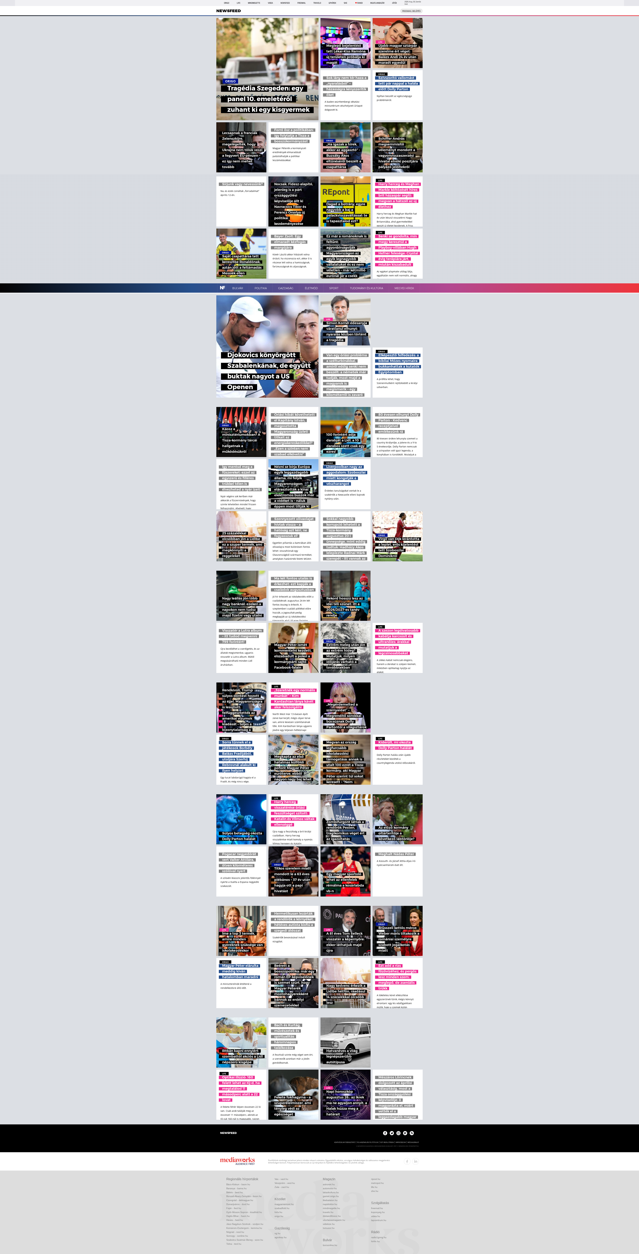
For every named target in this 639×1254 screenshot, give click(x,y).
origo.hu (279, 1216)
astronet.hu (329, 1184)
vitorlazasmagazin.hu (334, 1220)
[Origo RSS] (412, 1133)
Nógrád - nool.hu (235, 1232)
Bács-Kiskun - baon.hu (238, 1184)
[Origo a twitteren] (392, 1133)
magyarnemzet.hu (284, 1204)
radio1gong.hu (378, 1237)
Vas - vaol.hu (281, 1179)
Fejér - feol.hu (233, 1208)
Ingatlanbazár (377, 3)
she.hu (374, 1191)
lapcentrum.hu (378, 1220)
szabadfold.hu (282, 1208)
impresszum (401, 1142)
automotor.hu (330, 1188)
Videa (270, 3)
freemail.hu (377, 1208)
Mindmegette (254, 3)
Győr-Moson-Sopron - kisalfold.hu (244, 1212)
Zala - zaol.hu (282, 1187)
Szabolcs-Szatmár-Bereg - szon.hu (244, 1240)
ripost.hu (375, 1179)
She (345, 3)
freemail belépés (411, 11)
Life (238, 3)
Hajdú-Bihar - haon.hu (238, 1216)
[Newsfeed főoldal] (228, 1133)
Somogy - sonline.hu (237, 1236)
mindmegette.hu (331, 1208)
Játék (394, 3)
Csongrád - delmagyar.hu (239, 1200)
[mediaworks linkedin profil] (415, 1161)
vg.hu (277, 1233)
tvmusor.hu (328, 1228)
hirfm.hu (375, 1241)
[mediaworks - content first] (237, 1161)
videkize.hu (329, 1224)
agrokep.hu (281, 1237)
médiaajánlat (413, 1142)
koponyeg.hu (378, 1212)
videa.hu (375, 1216)
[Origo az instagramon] (398, 1133)
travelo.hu (328, 1212)
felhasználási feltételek (367, 1142)
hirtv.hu (278, 1212)
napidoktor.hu (330, 1204)
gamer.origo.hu (331, 1196)
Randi (360, 3)
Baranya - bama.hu (236, 1188)
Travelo (317, 3)
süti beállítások (387, 1142)
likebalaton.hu (330, 1200)
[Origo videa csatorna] (405, 1133)
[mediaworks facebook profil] (407, 1161)
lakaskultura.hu (331, 1192)
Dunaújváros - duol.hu (238, 1204)
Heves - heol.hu (234, 1220)
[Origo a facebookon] (385, 1133)
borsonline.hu (330, 1245)
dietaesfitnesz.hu (332, 1216)
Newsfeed (285, 3)
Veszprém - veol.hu (285, 1183)
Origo (226, 3)
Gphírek (332, 3)
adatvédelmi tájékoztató (344, 1142)
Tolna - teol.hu (233, 1244)
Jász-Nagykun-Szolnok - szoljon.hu (244, 1224)
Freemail (301, 3)
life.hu (374, 1187)
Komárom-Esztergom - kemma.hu (244, 1228)
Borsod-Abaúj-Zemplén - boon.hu (244, 1196)
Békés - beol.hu (234, 1192)
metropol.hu (377, 1183)
